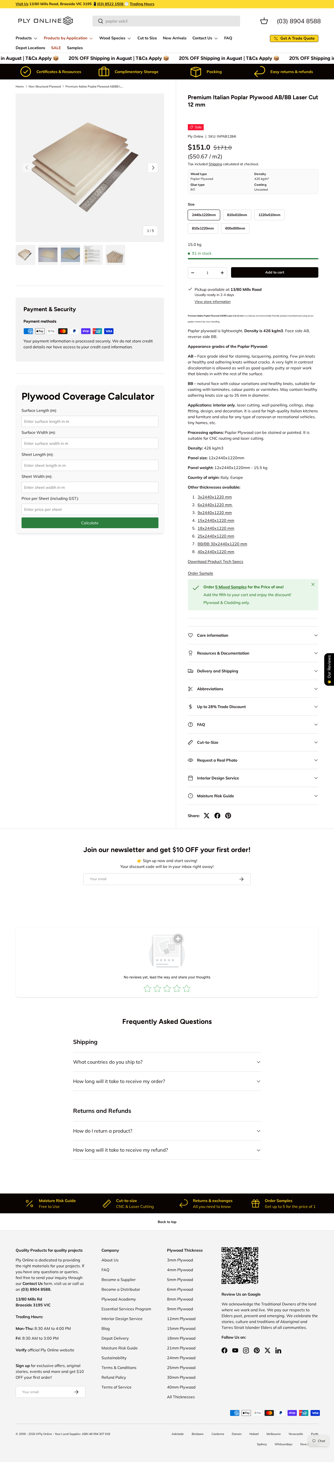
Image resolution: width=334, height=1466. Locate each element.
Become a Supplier (118, 1279)
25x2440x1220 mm (216, 536)
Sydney (262, 1444)
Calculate (90, 522)
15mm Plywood (181, 1328)
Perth (314, 1434)
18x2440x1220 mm (216, 528)
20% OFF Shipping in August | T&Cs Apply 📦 (115, 58)
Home (20, 86)
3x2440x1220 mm (215, 496)
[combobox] (166, 21)
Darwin (237, 1434)
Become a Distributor (120, 1289)
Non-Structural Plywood (45, 86)
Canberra (218, 1434)
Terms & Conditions (118, 1367)
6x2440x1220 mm (215, 504)
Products (24, 38)
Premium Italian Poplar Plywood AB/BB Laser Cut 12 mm (95, 86)
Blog (105, 1328)
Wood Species (112, 38)
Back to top (167, 1222)
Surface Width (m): (39, 432)
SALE (56, 48)
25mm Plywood (181, 1367)
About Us (110, 1260)
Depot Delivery (115, 1338)
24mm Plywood (181, 1357)
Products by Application (65, 38)
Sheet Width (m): (37, 476)
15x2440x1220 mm (216, 520)
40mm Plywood (181, 1387)
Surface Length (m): (39, 410)
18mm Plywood (181, 1338)
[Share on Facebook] (217, 815)
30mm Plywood (181, 1377)
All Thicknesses (181, 1396)
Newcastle (296, 1434)
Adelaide (178, 1434)
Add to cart (274, 272)
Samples (75, 48)
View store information (213, 301)
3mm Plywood (180, 1260)
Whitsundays (283, 1444)
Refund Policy (113, 1377)
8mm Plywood (180, 1299)
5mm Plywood (180, 1279)
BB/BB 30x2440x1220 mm (222, 543)
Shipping (215, 164)
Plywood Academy (118, 1299)
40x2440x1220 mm (216, 551)
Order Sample (200, 573)
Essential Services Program (126, 1308)
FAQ (228, 38)
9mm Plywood (180, 1308)
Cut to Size (147, 38)
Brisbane (198, 1434)
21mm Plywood (181, 1348)
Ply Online (195, 136)
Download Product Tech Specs (215, 561)
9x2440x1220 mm (215, 512)
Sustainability (114, 1357)
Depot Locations (30, 48)
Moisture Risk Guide (119, 1348)
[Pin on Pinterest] (228, 815)
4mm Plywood (180, 1269)
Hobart (254, 1434)
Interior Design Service (122, 1318)
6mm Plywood (180, 1289)
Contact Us (202, 38)
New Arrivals (175, 38)
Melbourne (274, 1434)
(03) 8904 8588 (299, 20)
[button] (264, 20)
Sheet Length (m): (38, 454)
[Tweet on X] (206, 815)
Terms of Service (116, 1387)
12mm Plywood (181, 1318)
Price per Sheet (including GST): (50, 498)
